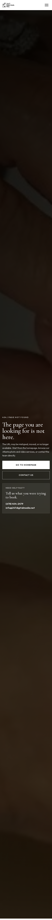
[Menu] (46, 5)
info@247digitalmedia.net (20, 507)
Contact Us (26, 475)
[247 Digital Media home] (8, 5)
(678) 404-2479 (14, 503)
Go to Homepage (26, 465)
